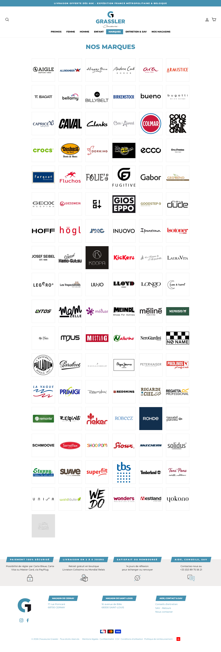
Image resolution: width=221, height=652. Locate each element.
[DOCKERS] (70, 150)
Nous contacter (164, 611)
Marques (115, 31)
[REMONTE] (43, 418)
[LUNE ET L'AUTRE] (177, 284)
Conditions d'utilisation (132, 639)
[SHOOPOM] (97, 445)
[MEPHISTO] (177, 311)
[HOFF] (43, 230)
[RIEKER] (97, 418)
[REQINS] (70, 418)
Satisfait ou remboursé (137, 559)
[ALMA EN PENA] (97, 70)
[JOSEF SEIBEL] (43, 257)
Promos (56, 31)
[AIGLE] (43, 70)
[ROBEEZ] (124, 418)
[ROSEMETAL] (177, 418)
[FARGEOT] (43, 177)
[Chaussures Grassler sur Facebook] (28, 620)
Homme (84, 31)
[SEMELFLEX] (70, 445)
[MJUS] (70, 338)
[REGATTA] (177, 391)
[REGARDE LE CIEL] (150, 391)
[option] (110, 3)
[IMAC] (97, 230)
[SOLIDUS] (177, 445)
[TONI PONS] (177, 472)
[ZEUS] (43, 525)
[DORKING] (97, 150)
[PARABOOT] (70, 365)
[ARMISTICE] (177, 70)
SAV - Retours (163, 608)
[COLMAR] (150, 123)
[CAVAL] (70, 123)
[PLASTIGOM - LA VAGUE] (43, 391)
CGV (117, 639)
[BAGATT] (43, 96)
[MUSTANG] (97, 338)
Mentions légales (90, 639)
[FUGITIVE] (124, 177)
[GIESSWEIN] (70, 204)
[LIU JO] (97, 284)
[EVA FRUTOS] (177, 150)
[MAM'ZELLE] (70, 311)
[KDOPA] (97, 257)
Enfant (99, 31)
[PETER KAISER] (150, 365)
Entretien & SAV (136, 31)
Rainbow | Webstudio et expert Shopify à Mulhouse (183, 639)
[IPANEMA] (150, 230)
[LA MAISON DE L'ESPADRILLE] (150, 257)
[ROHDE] (150, 418)
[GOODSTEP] (150, 204)
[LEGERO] (43, 284)
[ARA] (150, 70)
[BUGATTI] (177, 96)
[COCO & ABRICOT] (124, 123)
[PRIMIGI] (70, 391)
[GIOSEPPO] (124, 204)
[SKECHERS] (150, 445)
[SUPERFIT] (97, 472)
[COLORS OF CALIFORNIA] (177, 123)
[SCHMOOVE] (43, 445)
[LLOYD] (124, 284)
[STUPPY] (43, 472)
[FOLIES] (97, 177)
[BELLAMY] (70, 96)
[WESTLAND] (150, 499)
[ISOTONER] (177, 230)
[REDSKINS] (124, 391)
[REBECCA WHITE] (97, 391)
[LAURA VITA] (177, 257)
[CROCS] (43, 150)
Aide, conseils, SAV (191, 559)
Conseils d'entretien (166, 604)
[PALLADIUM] (43, 365)
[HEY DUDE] (177, 204)
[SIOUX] (124, 445)
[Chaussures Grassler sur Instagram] (21, 620)
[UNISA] (43, 499)
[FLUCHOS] (70, 177)
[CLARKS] (97, 123)
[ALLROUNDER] (70, 70)
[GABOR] (150, 177)
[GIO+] (97, 204)
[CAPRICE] (43, 123)
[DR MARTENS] (124, 150)
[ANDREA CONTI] (124, 70)
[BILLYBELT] (97, 96)
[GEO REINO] (177, 177)
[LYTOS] (43, 311)
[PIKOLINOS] (177, 365)
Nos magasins (161, 31)
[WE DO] (97, 499)
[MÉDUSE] (97, 311)
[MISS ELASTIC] (43, 338)
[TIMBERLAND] (150, 472)
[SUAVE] (70, 472)
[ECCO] (150, 150)
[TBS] (124, 472)
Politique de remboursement (158, 639)
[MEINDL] (124, 311)
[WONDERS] (124, 499)
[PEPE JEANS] (124, 365)
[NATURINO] (124, 338)
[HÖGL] (70, 230)
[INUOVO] (124, 230)
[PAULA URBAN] (97, 365)
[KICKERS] (124, 257)
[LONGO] (150, 284)
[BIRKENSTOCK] (124, 96)
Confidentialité (107, 639)
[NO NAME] (177, 338)
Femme (70, 31)
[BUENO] (150, 96)
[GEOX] (43, 204)
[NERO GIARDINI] (150, 338)
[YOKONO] (177, 499)
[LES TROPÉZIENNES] (70, 284)
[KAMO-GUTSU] (70, 257)
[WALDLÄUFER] (70, 499)
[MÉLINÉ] (150, 311)
